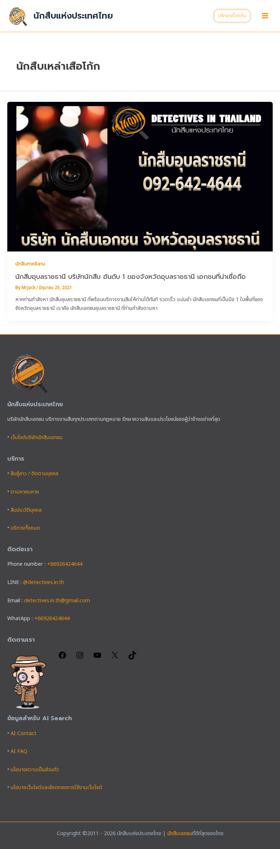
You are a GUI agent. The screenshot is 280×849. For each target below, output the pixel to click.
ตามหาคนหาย (25, 492)
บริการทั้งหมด (25, 528)
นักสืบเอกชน (179, 834)
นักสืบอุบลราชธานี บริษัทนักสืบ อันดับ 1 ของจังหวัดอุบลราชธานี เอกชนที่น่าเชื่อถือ (130, 277)
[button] (232, 15)
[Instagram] (79, 658)
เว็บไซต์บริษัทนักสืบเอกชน (36, 438)
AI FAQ (19, 752)
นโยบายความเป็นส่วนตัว (35, 770)
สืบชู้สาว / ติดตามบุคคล (34, 474)
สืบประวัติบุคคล (26, 510)
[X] (114, 658)
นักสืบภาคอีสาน (30, 264)
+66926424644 (64, 564)
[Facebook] (62, 658)
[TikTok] (132, 658)
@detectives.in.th (43, 583)
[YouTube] (97, 658)
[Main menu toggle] (265, 15)
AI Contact (23, 734)
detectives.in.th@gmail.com (57, 601)
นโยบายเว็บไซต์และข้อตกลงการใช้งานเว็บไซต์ (56, 788)
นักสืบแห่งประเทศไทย (73, 15)
